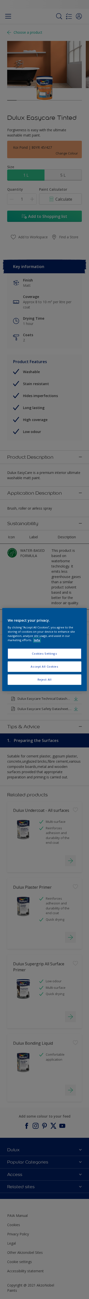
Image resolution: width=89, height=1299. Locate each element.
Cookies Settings (44, 654)
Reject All (45, 679)
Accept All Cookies (44, 666)
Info (37, 640)
